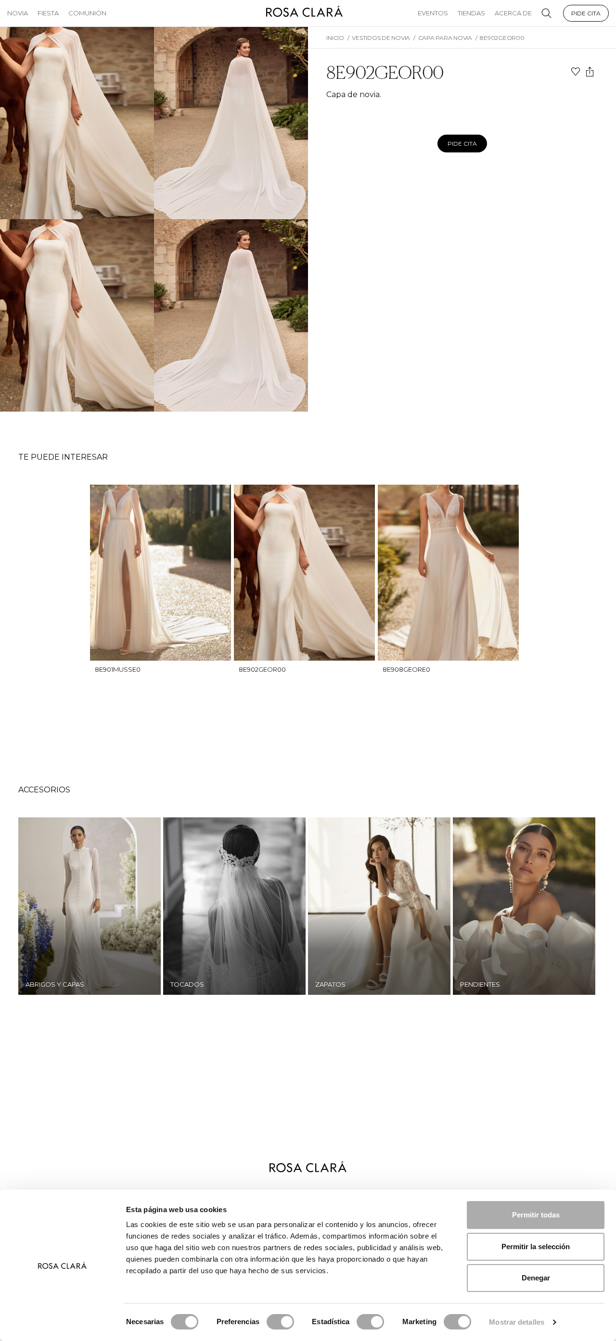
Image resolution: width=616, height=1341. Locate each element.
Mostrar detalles (516, 1322)
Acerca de (513, 13)
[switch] (280, 1321)
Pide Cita (586, 13)
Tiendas (471, 13)
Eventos (433, 13)
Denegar (536, 1278)
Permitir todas (536, 1215)
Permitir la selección (535, 1246)
